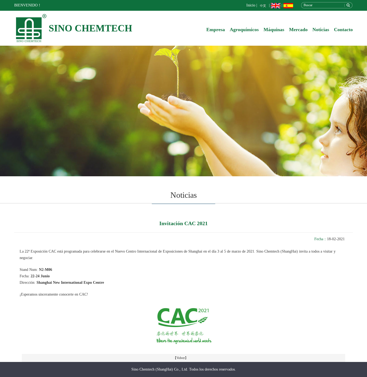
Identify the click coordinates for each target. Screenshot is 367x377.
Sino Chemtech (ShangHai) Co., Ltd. (159, 369)
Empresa (215, 29)
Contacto (343, 29)
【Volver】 (180, 358)
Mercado (298, 29)
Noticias (320, 29)
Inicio (250, 5)
